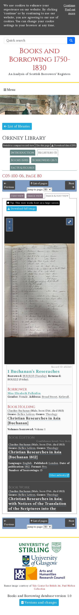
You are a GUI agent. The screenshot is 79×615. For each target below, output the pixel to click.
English (27, 463)
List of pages (40, 183)
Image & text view (57, 196)
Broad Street (49, 396)
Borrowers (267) (44, 160)
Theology (51, 414)
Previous (9, 187)
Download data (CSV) (64, 145)
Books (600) (19, 160)
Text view (17, 196)
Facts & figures (22, 168)
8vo (44, 466)
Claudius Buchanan (19, 410)
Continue (69, 5)
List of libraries (18, 126)
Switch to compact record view (18, 145)
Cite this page (43, 145)
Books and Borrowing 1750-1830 (39, 59)
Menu (10, 89)
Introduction (22, 153)
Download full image (23, 208)
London (53, 463)
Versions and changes (40, 602)
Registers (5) (47, 153)
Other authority (58, 475)
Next (71, 183)
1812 (27, 466)
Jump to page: (35, 189)
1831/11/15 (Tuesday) (34, 376)
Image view (35, 196)
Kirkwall (64, 396)
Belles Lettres (26, 414)
